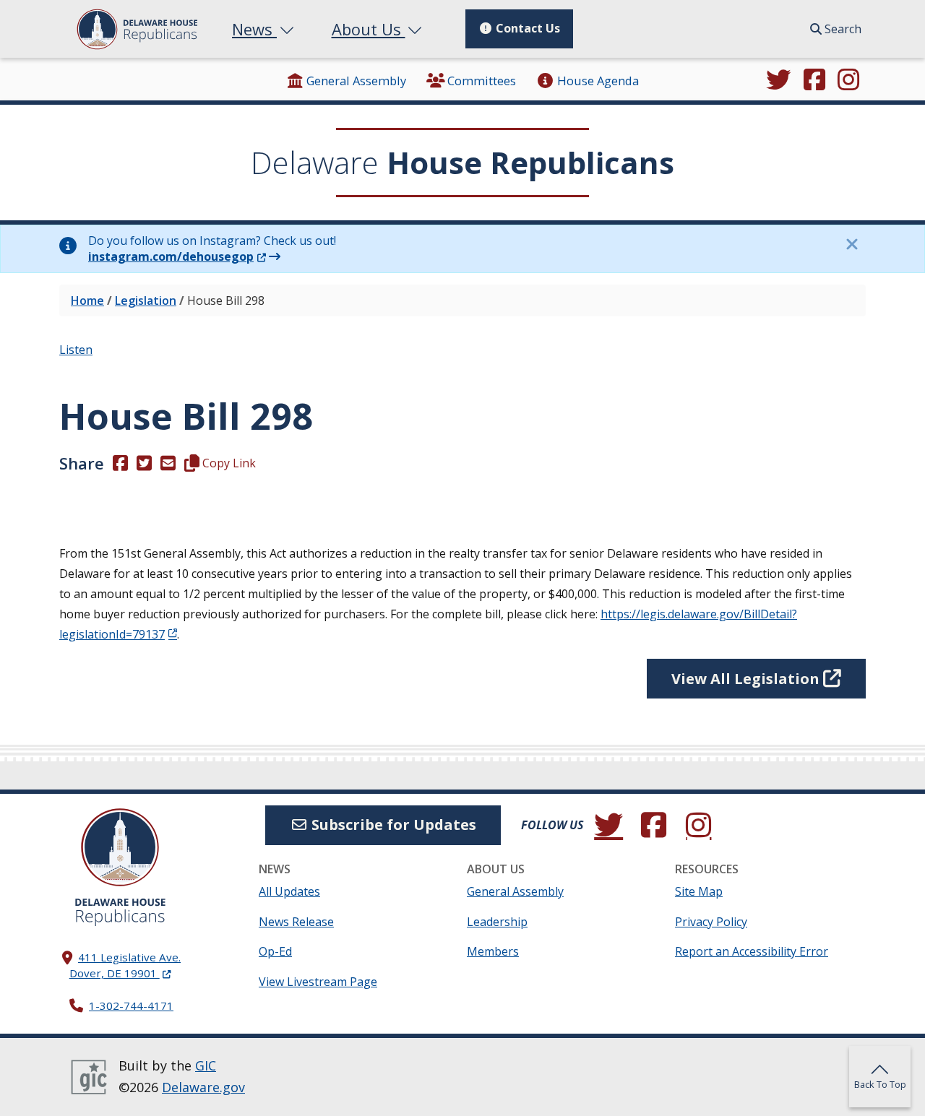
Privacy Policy (711, 922)
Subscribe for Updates (392, 824)
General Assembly (356, 80)
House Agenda (598, 80)
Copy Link (227, 463)
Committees (481, 80)
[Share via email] (168, 463)
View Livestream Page (318, 982)
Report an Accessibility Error (751, 951)
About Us (368, 29)
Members (493, 951)
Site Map (699, 891)
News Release (296, 922)
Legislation (145, 300)
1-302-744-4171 (131, 1005)
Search (841, 29)
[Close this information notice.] (851, 244)
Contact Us (526, 28)
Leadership (497, 922)
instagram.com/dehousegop (177, 256)
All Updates (289, 891)
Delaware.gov (203, 1087)
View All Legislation (747, 678)
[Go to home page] (120, 847)
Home (87, 300)
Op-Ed (275, 951)
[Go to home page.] (137, 29)
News (254, 29)
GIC (205, 1065)
